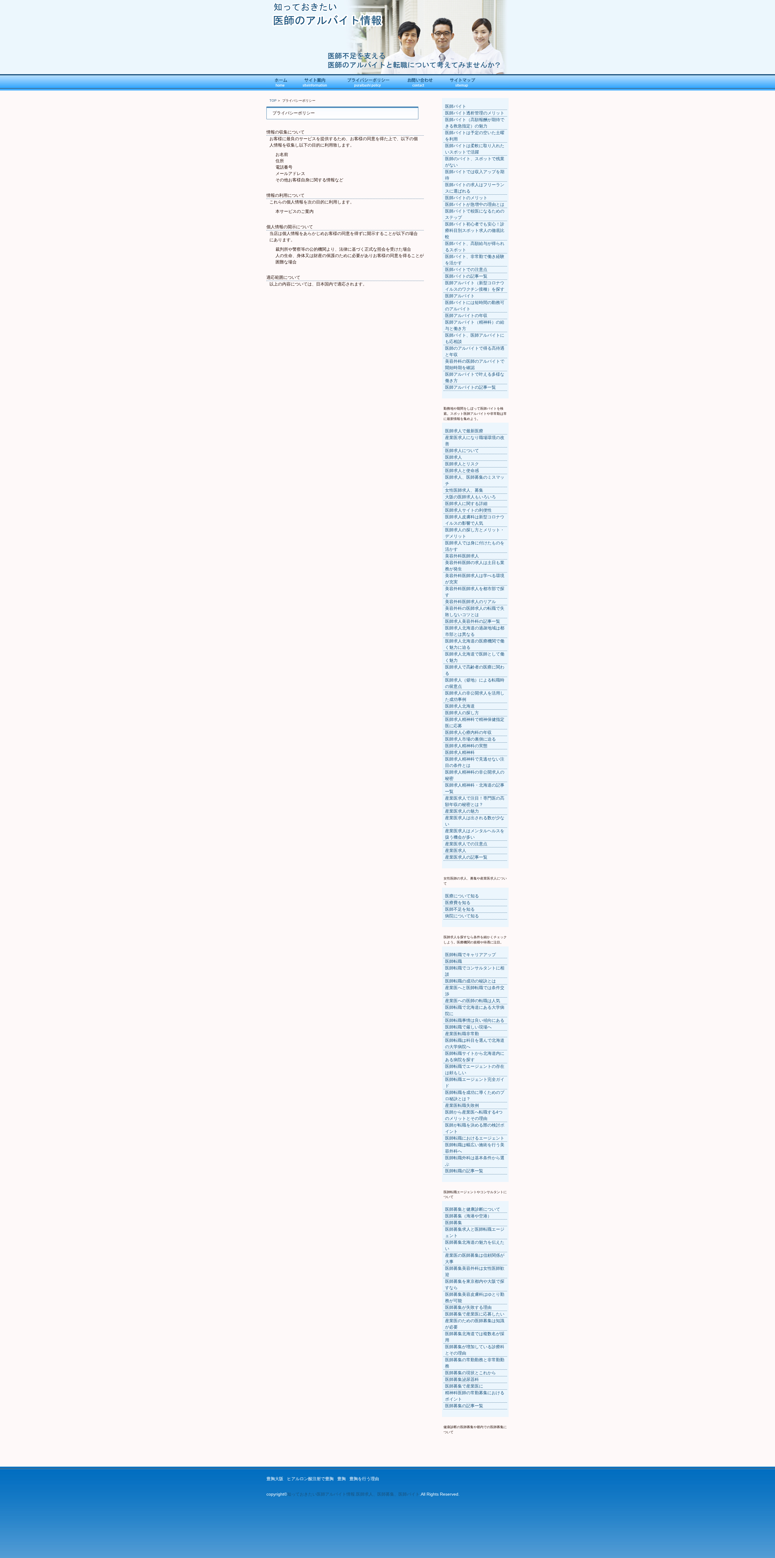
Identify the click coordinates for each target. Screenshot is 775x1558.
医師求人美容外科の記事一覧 (472, 621)
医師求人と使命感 (462, 470)
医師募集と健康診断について (472, 1209)
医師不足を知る (460, 909)
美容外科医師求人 (462, 555)
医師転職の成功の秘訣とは (470, 981)
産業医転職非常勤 (462, 1033)
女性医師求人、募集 (464, 490)
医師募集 (453, 1222)
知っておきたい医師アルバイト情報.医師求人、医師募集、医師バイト (353, 1494)
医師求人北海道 (460, 706)
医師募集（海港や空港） (468, 1215)
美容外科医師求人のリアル (470, 601)
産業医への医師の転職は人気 (472, 1000)
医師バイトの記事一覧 (466, 276)
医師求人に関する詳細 (466, 503)
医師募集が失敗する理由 (468, 1307)
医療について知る (462, 895)
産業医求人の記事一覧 (466, 857)
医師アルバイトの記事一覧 (470, 387)
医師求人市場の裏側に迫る (470, 739)
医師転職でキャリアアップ (470, 954)
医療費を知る (457, 902)
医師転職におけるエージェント (474, 1138)
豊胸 (341, 1478)
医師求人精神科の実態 (466, 745)
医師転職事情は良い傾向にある (474, 1020)
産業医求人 (455, 850)
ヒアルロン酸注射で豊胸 (310, 1478)
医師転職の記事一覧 (464, 1170)
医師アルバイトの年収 (466, 315)
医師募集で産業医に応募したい (474, 1314)
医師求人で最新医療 (464, 430)
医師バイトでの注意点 (466, 269)
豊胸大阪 (274, 1478)
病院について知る (462, 915)
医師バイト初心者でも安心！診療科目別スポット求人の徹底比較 (474, 230)
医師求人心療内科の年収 (468, 732)
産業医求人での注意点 (466, 843)
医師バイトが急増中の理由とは (474, 204)
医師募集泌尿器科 (462, 1379)
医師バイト (455, 106)
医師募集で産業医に (464, 1386)
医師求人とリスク (462, 463)
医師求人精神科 (460, 752)
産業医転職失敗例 (462, 1105)
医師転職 (453, 961)
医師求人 (453, 457)
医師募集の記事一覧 (464, 1405)
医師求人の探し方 (462, 712)
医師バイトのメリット (466, 197)
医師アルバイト (460, 295)
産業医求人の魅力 (462, 811)
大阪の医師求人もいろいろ (470, 496)
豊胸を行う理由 (364, 1478)
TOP (272, 100)
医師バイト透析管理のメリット (474, 113)
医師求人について (462, 450)
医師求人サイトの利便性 (468, 510)
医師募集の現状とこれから (470, 1372)
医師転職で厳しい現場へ (468, 1027)
